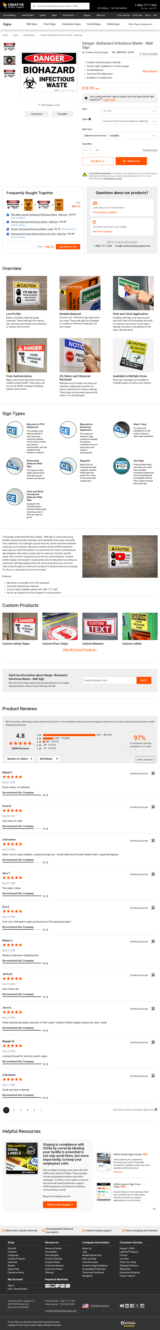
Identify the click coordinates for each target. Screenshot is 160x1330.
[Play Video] (9, 60)
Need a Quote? (150, 71)
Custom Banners (93, 643)
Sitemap (49, 1272)
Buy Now (96, 161)
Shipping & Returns (129, 1265)
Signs (54, 15)
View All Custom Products (79, 649)
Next (154, 1208)
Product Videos (52, 1262)
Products (12, 1252)
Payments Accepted (130, 1272)
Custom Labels (132, 643)
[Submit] (34, 6)
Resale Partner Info (91, 1255)
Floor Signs (50, 24)
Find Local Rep (123, 15)
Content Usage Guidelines (95, 1265)
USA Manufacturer (100, 1306)
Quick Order (137, 15)
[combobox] (60, 6)
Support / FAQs (127, 1248)
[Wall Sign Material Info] (90, 119)
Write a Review (145, 759)
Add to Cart (133, 161)
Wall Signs (32, 24)
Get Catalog (102, 8)
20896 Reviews (23, 748)
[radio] (80, 735)
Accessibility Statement (94, 1269)
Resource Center (53, 1248)
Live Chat (124, 1258)
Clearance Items (16, 1272)
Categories (13, 1255)
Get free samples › (103, 231)
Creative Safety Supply (32, 1325)
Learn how (109, 99)
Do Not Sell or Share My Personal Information (40, 1322)
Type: (85, 119)
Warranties (125, 1269)
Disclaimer (87, 1276)
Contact (124, 1255)
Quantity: (87, 143)
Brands (11, 1265)
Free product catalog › (105, 212)
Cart (155, 15)
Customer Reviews (54, 1265)
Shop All (12, 1248)
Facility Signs (94, 24)
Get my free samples (59, 1204)
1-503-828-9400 (67, 1304)
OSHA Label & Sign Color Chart (127, 1185)
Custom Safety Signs (16, 643)
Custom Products (20, 605)
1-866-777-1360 (146, 5)
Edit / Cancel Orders (17, 1289)
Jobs (84, 1252)
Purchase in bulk (150, 150)
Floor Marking (9, 15)
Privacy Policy (14, 1322)
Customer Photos (53, 1269)
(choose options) (18, 218)
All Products (68, 15)
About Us (101, 15)
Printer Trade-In (127, 1276)
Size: (85, 109)
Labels (43, 15)
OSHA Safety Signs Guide (127, 1154)
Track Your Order (128, 1262)
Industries (13, 1262)
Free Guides (51, 1252)
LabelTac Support (129, 1251)
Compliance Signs (71, 24)
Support (87, 15)
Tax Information (90, 1262)
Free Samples (52, 1255)
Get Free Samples (119, 8)
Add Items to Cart (68, 246)
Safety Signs (113, 24)
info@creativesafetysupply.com (132, 246)
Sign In (148, 15)
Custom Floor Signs (55, 643)
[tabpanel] (123, 1163)
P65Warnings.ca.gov (113, 178)
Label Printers (28, 15)
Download (117, 1172)
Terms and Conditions (93, 1272)
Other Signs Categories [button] (140, 24)
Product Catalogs (53, 1258)
